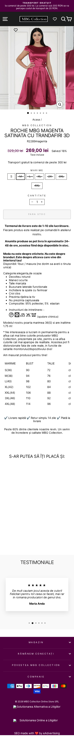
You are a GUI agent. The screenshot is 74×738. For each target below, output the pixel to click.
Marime (37, 170)
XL (39, 176)
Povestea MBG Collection (36, 665)
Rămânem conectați (36, 653)
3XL (61, 176)
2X (50, 176)
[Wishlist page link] (57, 19)
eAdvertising (51, 733)
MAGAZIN (36, 642)
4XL (37, 185)
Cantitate (37, 195)
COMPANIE (36, 676)
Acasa (36, 119)
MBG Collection (37, 125)
